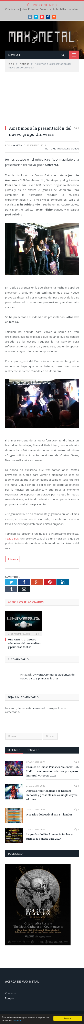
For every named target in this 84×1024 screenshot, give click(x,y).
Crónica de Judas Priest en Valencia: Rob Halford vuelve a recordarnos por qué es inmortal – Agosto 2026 (52, 771)
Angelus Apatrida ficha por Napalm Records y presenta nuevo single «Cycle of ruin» (52, 795)
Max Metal (16, 145)
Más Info (17, 1020)
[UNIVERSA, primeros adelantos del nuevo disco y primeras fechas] (23, 623)
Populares (32, 750)
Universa (12, 559)
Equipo (9, 998)
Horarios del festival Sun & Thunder (49, 814)
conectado (39, 708)
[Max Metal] (42, 36)
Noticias (50, 148)
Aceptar (67, 1018)
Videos (75, 148)
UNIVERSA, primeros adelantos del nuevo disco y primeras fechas (24, 643)
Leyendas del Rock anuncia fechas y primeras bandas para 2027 (49, 836)
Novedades (63, 148)
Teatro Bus (12, 538)
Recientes (14, 750)
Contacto (10, 993)
